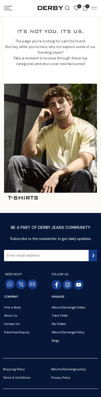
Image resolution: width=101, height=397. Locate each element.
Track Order (60, 315)
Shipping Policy (14, 369)
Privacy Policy (60, 377)
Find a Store (12, 307)
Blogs (55, 340)
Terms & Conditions (16, 377)
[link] (50, 138)
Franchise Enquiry (16, 332)
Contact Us (12, 324)
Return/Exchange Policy (68, 332)
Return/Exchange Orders (68, 307)
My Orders (59, 324)
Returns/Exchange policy (68, 369)
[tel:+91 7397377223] (21, 284)
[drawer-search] (67, 8)
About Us (10, 315)
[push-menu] (8, 8)
